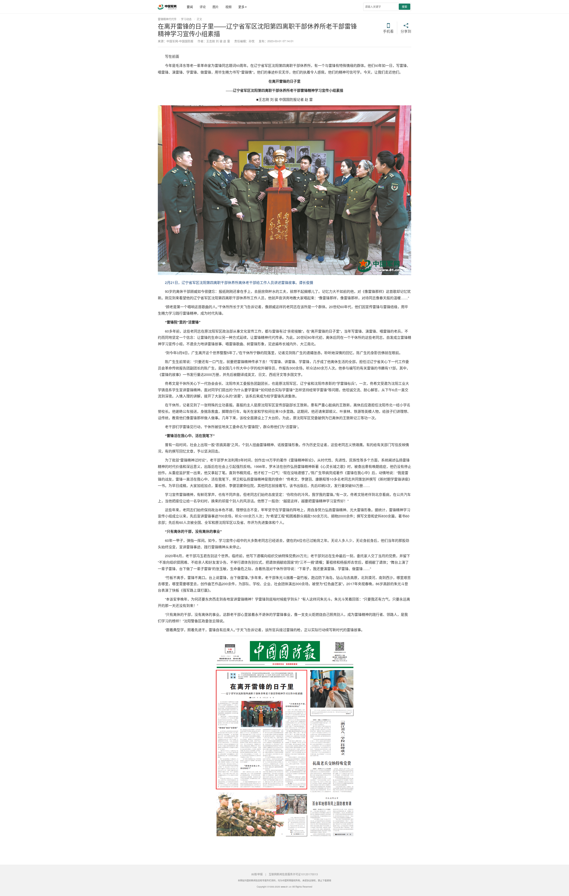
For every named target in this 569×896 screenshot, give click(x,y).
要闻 (190, 6)
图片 (215, 6)
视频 (228, 6)
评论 (203, 6)
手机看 (388, 31)
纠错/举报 (257, 874)
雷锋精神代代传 (167, 19)
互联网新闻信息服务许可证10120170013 (293, 874)
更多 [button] (241, 6)
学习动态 (186, 19)
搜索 (404, 6)
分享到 (406, 31)
